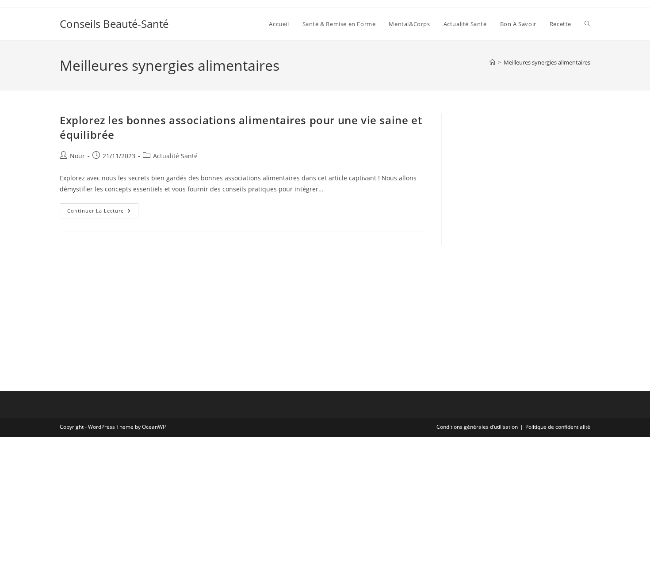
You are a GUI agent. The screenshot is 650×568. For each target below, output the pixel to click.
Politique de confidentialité (557, 427)
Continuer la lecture (102, 212)
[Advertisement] (522, 168)
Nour (77, 156)
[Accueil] (492, 62)
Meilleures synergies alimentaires (547, 62)
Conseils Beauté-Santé (114, 23)
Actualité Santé (175, 156)
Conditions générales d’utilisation (477, 427)
